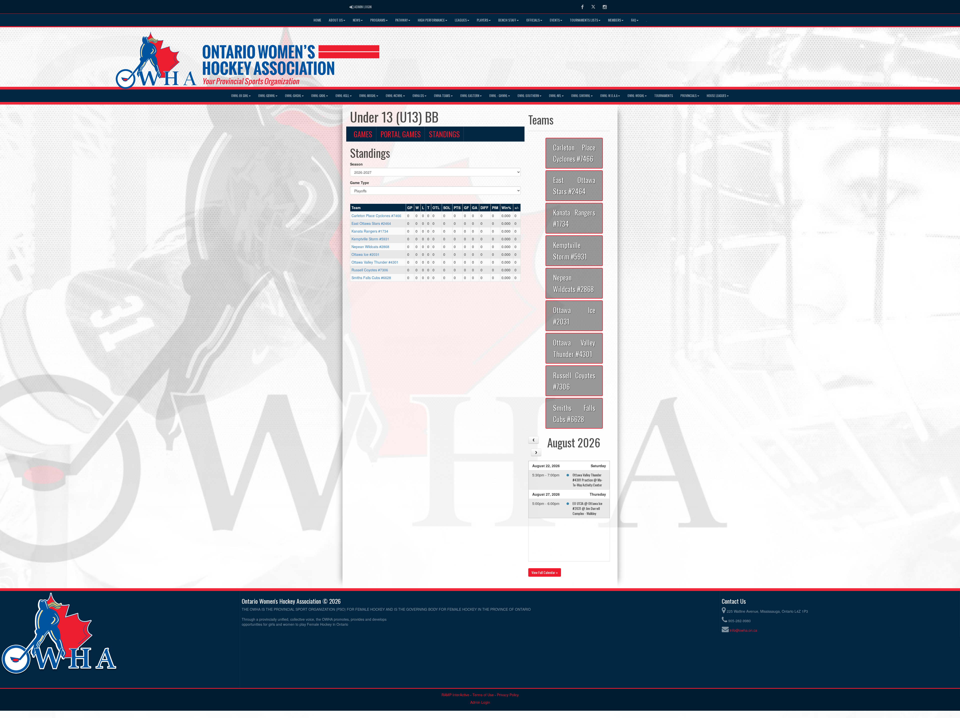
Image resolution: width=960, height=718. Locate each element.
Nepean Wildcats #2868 (370, 246)
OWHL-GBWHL (266, 95)
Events (555, 20)
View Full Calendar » (545, 572)
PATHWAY (401, 20)
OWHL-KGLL (342, 95)
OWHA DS (418, 95)
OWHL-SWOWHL (580, 95)
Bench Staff (507, 20)
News (356, 20)
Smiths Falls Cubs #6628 (371, 277)
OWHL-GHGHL (293, 95)
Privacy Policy (508, 694)
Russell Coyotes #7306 (370, 269)
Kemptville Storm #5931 (370, 238)
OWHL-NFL (555, 95)
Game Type (359, 182)
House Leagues (716, 95)
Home (317, 20)
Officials (533, 20)
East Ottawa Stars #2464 (371, 223)
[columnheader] (378, 208)
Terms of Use (483, 694)
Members (614, 20)
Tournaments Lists (584, 20)
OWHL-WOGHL (636, 95)
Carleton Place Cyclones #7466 (376, 215)
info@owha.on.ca (743, 630)
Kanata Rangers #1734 (370, 231)
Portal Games (400, 134)
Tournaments (663, 95)
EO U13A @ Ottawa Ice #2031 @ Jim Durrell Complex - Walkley (587, 508)
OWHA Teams (442, 95)
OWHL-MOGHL (367, 95)
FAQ (633, 20)
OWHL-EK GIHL (239, 95)
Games (363, 134)
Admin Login (480, 702)
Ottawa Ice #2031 (366, 254)
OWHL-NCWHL (394, 95)
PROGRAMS (377, 20)
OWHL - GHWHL (498, 95)
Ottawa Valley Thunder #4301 (375, 262)
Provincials (688, 95)
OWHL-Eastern (469, 95)
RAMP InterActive (455, 694)
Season (356, 164)
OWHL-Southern (528, 95)
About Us (336, 20)
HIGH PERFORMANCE (431, 20)
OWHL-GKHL (318, 95)
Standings (444, 134)
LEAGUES (461, 20)
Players (482, 20)
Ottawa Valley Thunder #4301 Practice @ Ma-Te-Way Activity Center (587, 479)
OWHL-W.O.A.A (609, 95)
